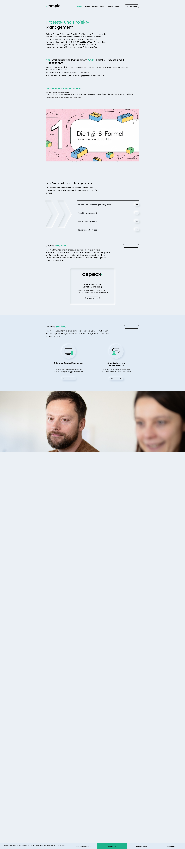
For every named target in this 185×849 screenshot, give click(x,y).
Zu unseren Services (131, 327)
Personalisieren (170, 846)
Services (79, 6)
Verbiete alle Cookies (141, 846)
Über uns (102, 6)
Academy (95, 6)
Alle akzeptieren (112, 846)
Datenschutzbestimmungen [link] (83, 846)
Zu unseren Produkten (131, 246)
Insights (110, 6)
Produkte (87, 6)
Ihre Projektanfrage (131, 6)
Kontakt (117, 6)
